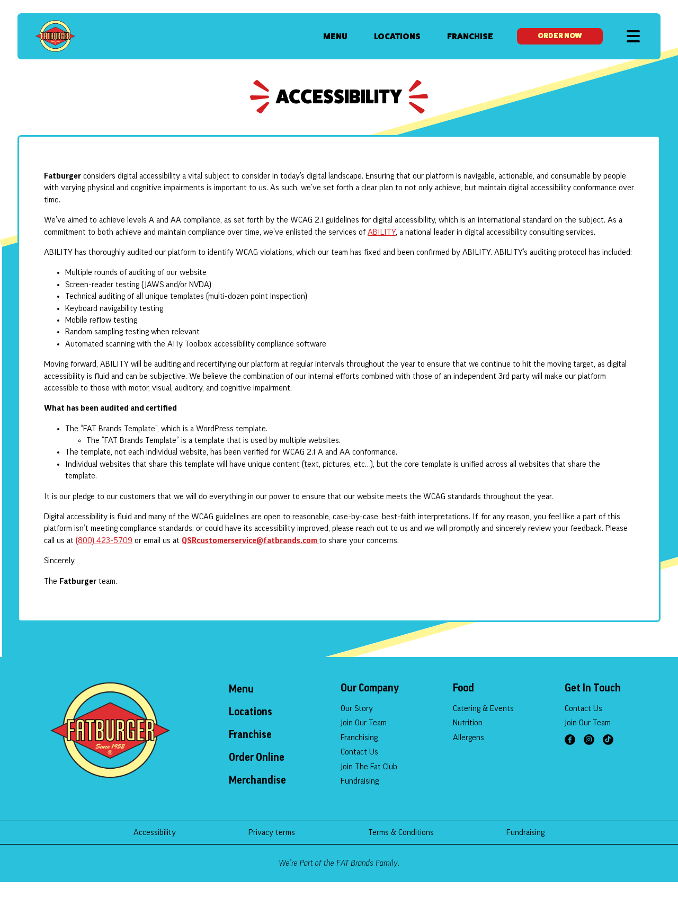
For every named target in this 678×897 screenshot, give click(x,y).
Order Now (560, 35)
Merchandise (257, 780)
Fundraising (360, 781)
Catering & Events (483, 708)
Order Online (256, 757)
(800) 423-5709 (104, 540)
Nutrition (468, 722)
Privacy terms (271, 832)
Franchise (470, 36)
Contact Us (359, 752)
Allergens (468, 737)
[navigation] (55, 36)
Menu (335, 36)
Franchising (359, 737)
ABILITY (382, 232)
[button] (633, 36)
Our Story (357, 708)
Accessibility (154, 832)
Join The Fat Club (369, 766)
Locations (397, 36)
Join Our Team (364, 722)
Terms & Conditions (401, 832)
